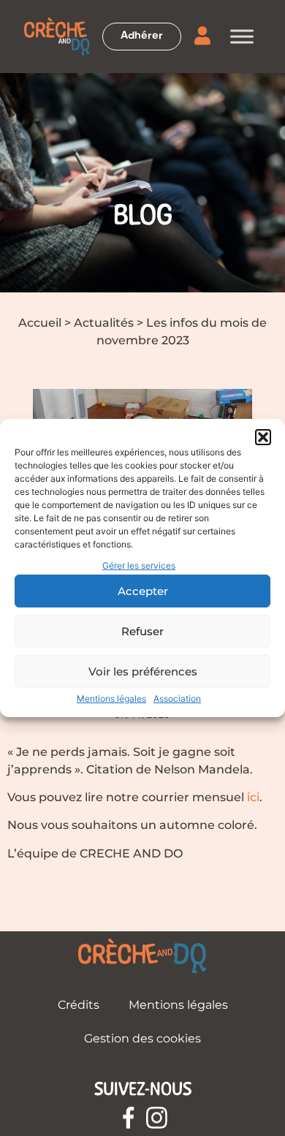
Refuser (142, 631)
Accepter (143, 591)
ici (253, 797)
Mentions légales (111, 698)
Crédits (78, 1005)
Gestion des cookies (142, 1038)
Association (177, 698)
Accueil (39, 323)
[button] (263, 437)
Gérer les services (138, 565)
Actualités (104, 323)
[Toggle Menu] (242, 36)
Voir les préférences (142, 671)
